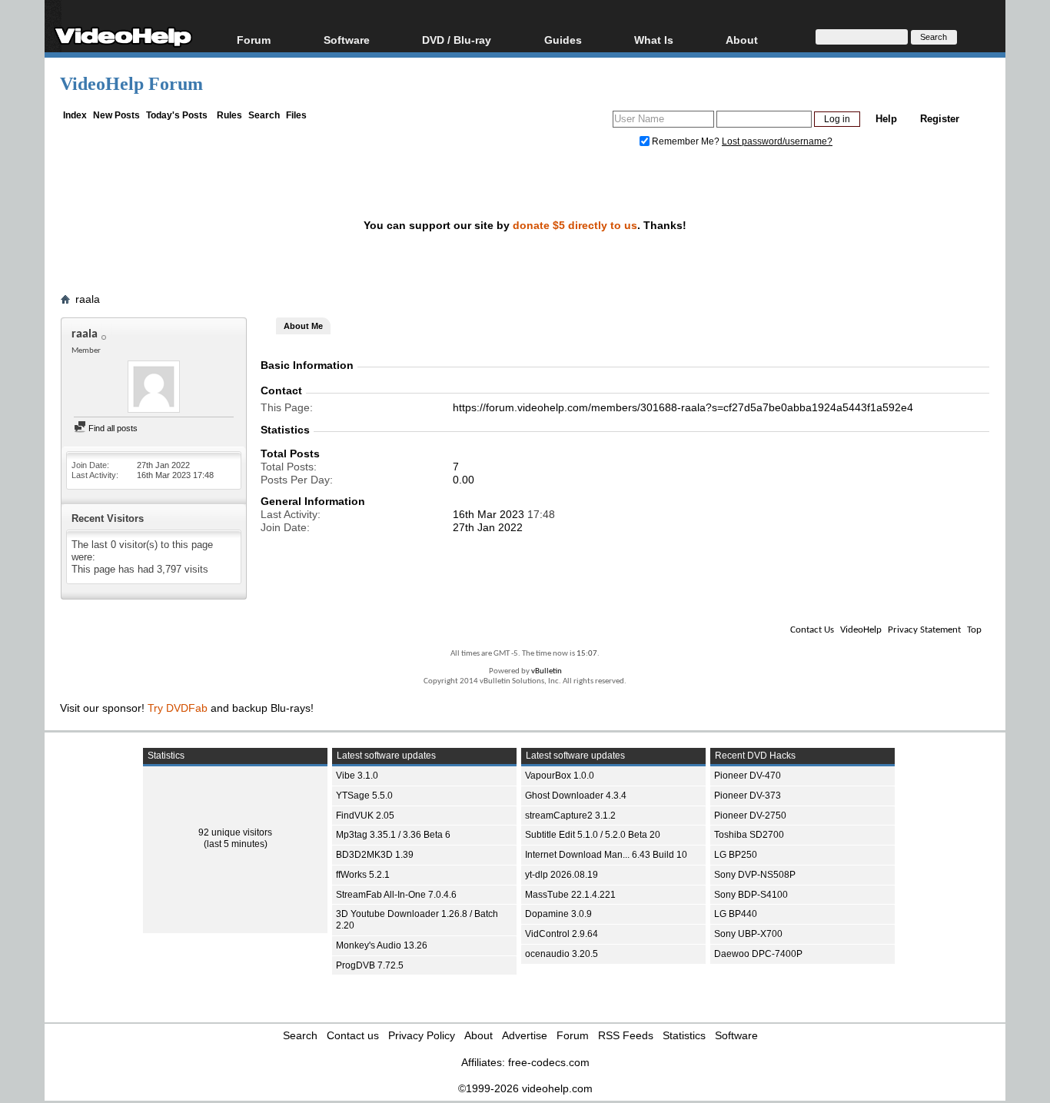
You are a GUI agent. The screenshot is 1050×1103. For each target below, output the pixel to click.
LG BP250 (735, 854)
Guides (563, 39)
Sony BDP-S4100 (751, 894)
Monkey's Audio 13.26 (381, 945)
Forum (254, 39)
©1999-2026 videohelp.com (525, 1088)
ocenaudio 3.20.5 (561, 954)
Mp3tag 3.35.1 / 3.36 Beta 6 (393, 834)
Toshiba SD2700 (749, 834)
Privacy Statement (924, 630)
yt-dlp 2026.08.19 (561, 874)
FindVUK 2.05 (365, 815)
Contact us (353, 1035)
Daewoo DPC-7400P (758, 954)
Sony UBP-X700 (748, 934)
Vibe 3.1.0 (357, 775)
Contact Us (812, 630)
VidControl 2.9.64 (561, 934)
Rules (229, 115)
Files (296, 115)
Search (264, 115)
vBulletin (546, 671)
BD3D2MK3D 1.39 (375, 854)
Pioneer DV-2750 (750, 815)
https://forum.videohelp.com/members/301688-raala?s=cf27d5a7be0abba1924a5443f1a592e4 (683, 407)
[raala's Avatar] (153, 388)
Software (347, 39)
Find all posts (112, 428)
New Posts (116, 115)
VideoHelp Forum (131, 84)
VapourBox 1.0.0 (559, 775)
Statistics (684, 1035)
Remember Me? (686, 141)
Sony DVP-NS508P (755, 874)
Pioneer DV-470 (747, 775)
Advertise (524, 1035)
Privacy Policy (421, 1035)
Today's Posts (177, 115)
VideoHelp (861, 630)
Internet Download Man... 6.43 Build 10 (606, 854)
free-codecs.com (549, 1062)
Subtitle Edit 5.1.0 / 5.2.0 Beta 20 (592, 834)
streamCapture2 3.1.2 (570, 815)
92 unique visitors (235, 832)
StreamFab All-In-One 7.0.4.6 (396, 894)
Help (886, 119)
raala (87, 299)
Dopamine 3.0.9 (558, 914)
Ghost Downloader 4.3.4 (575, 795)
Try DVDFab (178, 708)
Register (939, 119)
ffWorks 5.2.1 (363, 874)
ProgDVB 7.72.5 (370, 965)
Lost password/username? (777, 141)
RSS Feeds (625, 1035)
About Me (303, 326)
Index (75, 115)
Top (974, 630)
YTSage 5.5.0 (364, 795)
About (478, 1035)
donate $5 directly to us (575, 225)
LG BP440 (735, 914)
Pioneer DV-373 (747, 795)
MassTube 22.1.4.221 (570, 894)
